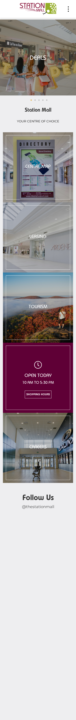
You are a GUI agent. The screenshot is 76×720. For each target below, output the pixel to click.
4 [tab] (43, 100)
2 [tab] (35, 100)
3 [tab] (39, 100)
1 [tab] (31, 100)
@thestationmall (38, 506)
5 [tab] (47, 100)
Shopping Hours (38, 394)
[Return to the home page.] (38, 9)
